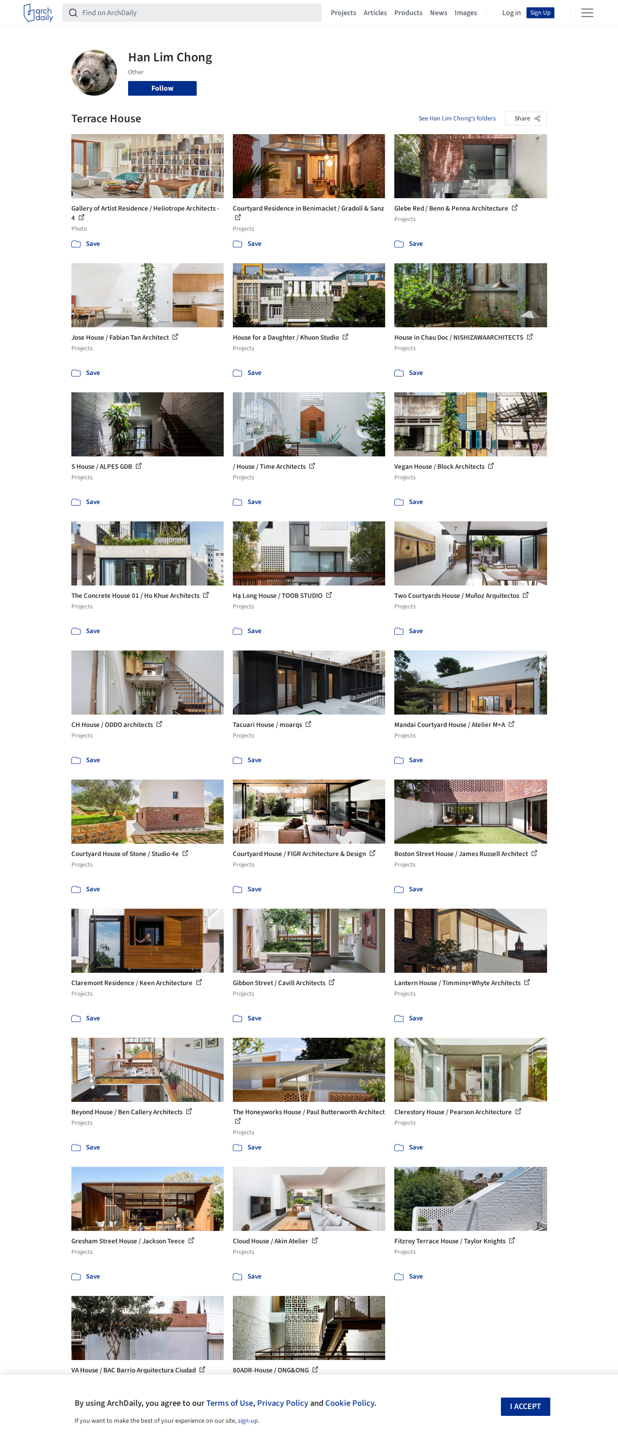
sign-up (248, 1420)
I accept (525, 1406)
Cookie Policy (349, 1403)
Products (408, 13)
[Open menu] (587, 12)
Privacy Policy (282, 1403)
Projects (343, 13)
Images (466, 13)
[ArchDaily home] (38, 13)
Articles (375, 13)
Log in (511, 13)
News (438, 13)
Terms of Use (229, 1403)
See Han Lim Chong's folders (457, 118)
